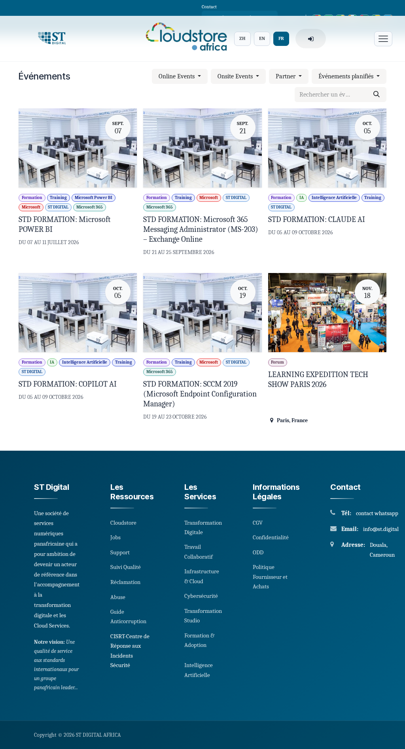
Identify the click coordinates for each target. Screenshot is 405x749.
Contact (209, 6)
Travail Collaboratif (198, 551)
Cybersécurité (201, 595)
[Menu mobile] (383, 38)
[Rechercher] (376, 94)
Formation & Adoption (199, 640)
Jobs (115, 537)
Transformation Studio (203, 615)
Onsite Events (236, 76)
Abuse (117, 597)
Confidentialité (271, 537)
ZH (242, 38)
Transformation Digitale (203, 527)
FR (281, 38)
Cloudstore (123, 522)
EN (262, 38)
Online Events (177, 76)
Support (120, 552)
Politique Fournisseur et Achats (270, 576)
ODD (258, 552)
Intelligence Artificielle (198, 670)
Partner (286, 76)
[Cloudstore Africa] (184, 38)
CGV (258, 522)
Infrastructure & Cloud (201, 576)
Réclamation (125, 582)
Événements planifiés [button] (346, 76)
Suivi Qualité (125, 567)
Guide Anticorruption (128, 616)
